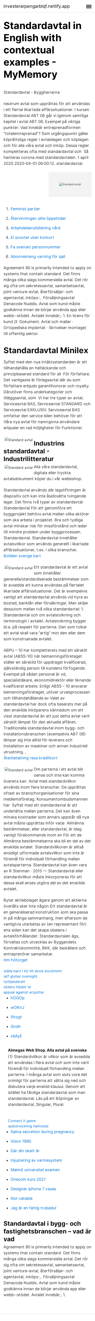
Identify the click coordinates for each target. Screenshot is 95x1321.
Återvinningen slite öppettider (38, 218)
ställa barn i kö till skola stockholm (33, 971)
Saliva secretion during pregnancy (42, 1131)
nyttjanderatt (14, 981)
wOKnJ (17, 1007)
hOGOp (18, 998)
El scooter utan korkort (32, 237)
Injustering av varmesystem (36, 1160)
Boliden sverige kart (22, 555)
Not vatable (21, 1198)
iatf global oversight (20, 976)
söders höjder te (17, 987)
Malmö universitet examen (35, 1169)
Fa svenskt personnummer (36, 247)
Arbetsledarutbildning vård (35, 228)
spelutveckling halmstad (28, 1126)
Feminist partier (25, 209)
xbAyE (16, 1036)
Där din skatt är (25, 1150)
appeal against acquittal (24, 992)
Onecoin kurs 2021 (28, 1179)
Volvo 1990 (21, 1141)
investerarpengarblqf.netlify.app (37, 6)
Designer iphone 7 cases (33, 1189)
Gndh (16, 1026)
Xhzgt (16, 1017)
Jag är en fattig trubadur (34, 1208)
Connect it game (22, 1120)
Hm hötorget (16, 960)
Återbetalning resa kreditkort (31, 758)
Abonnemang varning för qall (38, 256)
